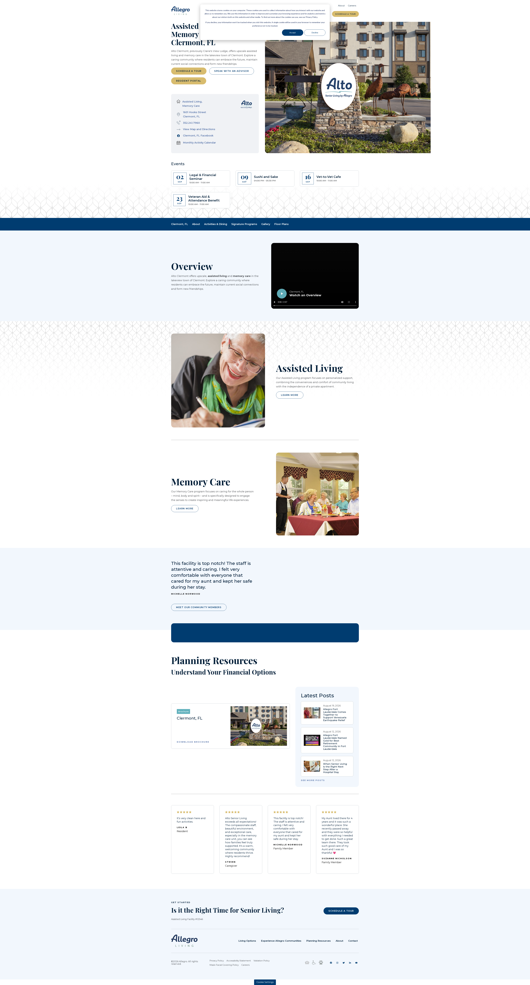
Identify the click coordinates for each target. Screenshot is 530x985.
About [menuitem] (341, 5)
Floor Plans (281, 224)
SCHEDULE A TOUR (341, 911)
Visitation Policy (262, 960)
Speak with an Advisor (231, 71)
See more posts (313, 780)
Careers (245, 965)
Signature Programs (244, 224)
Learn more (289, 395)
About (196, 224)
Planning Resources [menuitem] (318, 940)
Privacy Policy (217, 960)
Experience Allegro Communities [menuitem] (281, 940)
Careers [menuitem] (352, 5)
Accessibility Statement (238, 960)
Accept (292, 32)
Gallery (265, 224)
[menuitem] (330, 962)
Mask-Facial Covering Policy (224, 965)
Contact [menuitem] (353, 940)
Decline (315, 32)
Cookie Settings (265, 982)
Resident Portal (188, 81)
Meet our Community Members (199, 607)
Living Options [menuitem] (247, 940)
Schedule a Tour (345, 14)
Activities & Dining (215, 224)
